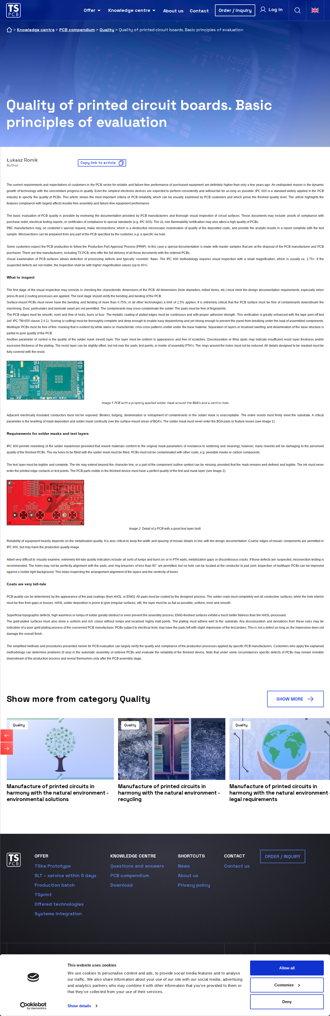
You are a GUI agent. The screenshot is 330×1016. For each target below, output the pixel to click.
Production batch (55, 885)
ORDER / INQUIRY (283, 856)
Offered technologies (59, 904)
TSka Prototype (53, 866)
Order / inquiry (235, 10)
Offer (89, 10)
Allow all (287, 968)
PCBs (57, 197)
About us (173, 11)
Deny (287, 1002)
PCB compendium (77, 29)
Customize (284, 984)
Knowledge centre (129, 10)
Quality (107, 29)
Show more (289, 699)
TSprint (43, 894)
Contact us (237, 866)
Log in (276, 9)
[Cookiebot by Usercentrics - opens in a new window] (33, 1006)
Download (121, 885)
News (184, 866)
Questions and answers (137, 866)
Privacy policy (194, 885)
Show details (79, 1006)
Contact (199, 11)
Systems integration (58, 914)
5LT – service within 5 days (65, 875)
